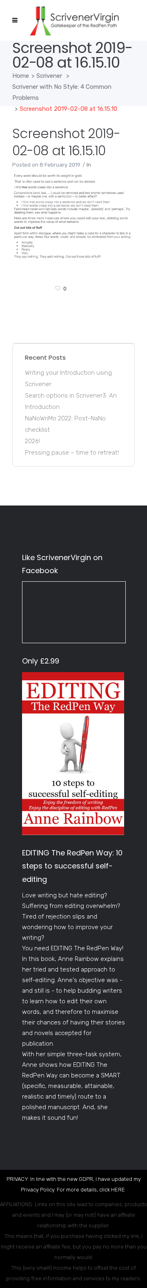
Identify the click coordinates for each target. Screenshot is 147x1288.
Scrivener (49, 75)
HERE (118, 1190)
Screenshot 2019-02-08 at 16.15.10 (66, 142)
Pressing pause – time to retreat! (72, 452)
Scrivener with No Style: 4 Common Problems (61, 92)
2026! (32, 441)
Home (20, 75)
